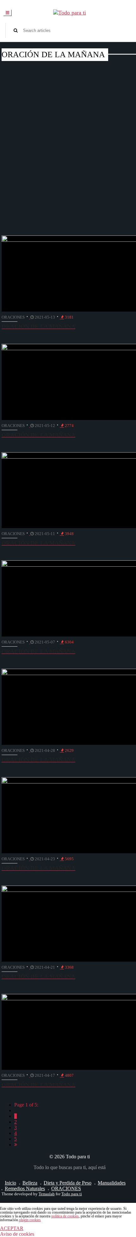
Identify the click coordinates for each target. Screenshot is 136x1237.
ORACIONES (66, 1188)
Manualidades (112, 1182)
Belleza (29, 1182)
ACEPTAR (11, 1228)
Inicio (10, 1182)
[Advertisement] (68, 135)
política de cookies (65, 1216)
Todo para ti (71, 1193)
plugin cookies (30, 1220)
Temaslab (47, 1193)
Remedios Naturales (25, 1188)
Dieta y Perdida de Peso (67, 1182)
